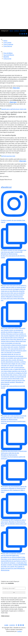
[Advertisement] (14, 15)
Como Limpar (7, 42)
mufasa (19, 631)
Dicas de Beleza (8, 53)
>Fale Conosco (5, 616)
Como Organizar (8, 44)
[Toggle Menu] (1, 51)
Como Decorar (7, 46)
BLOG (11, 31)
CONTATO (12, 625)
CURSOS (16, 31)
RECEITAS (6, 57)
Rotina (5, 40)
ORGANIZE (23, 31)
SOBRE (6, 625)
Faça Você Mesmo (8, 55)
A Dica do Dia (7, 58)
